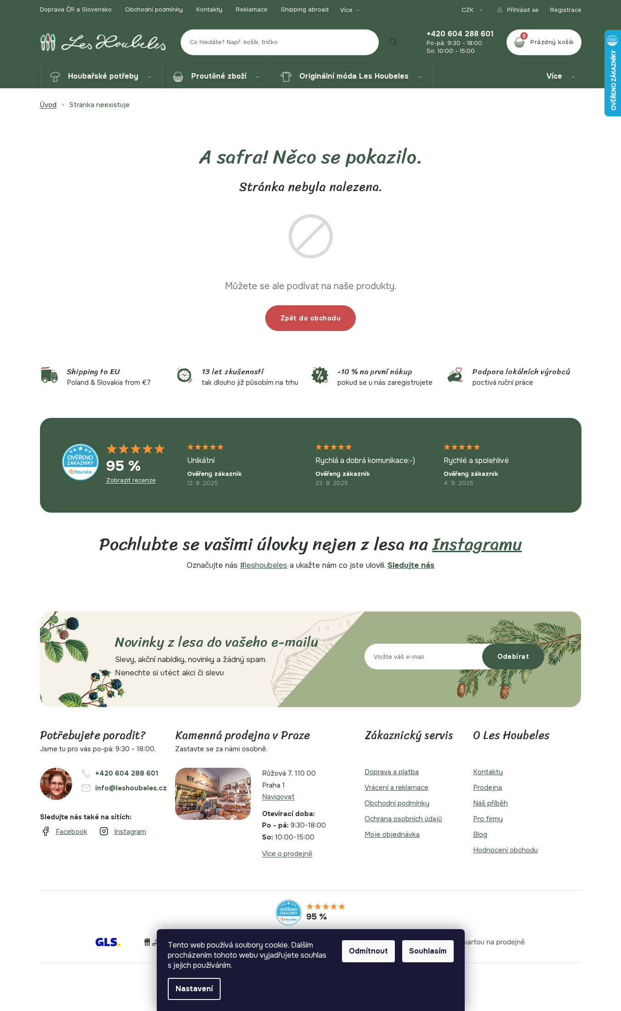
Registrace (565, 10)
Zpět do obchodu (310, 318)
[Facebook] (63, 832)
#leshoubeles (263, 565)
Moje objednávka (392, 834)
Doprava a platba (392, 772)
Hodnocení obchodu (505, 850)
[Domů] (48, 104)
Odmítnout (368, 951)
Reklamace (252, 9)
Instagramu (477, 544)
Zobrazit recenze (131, 480)
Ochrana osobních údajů (403, 819)
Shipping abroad (305, 9)
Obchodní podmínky (154, 9)
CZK (468, 10)
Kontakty (209, 9)
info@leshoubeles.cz (131, 788)
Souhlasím (428, 951)
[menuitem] (101, 76)
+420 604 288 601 (460, 34)
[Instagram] (122, 831)
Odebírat (513, 656)
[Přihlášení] (517, 10)
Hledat (393, 42)
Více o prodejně (287, 853)
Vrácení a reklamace (396, 787)
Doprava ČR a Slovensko (76, 9)
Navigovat (278, 796)
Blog (480, 834)
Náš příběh (490, 803)
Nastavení (194, 989)
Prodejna (487, 787)
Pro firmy (488, 819)
